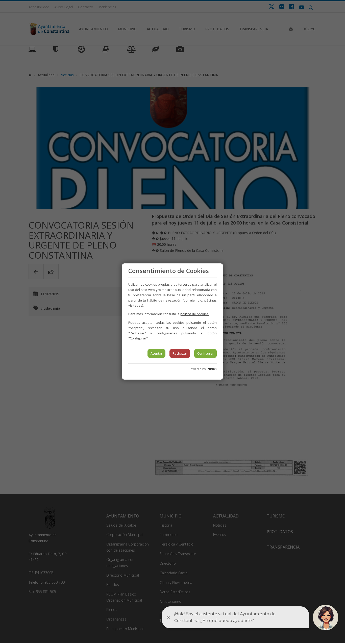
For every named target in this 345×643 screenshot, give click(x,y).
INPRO (212, 369)
